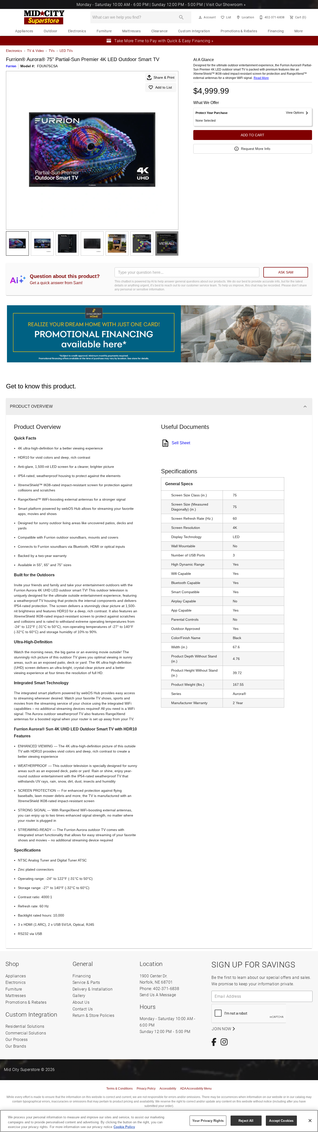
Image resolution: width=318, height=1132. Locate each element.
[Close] (310, 1120)
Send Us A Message (158, 994)
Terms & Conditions (119, 1088)
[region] (159, 1121)
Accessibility (167, 1088)
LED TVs (66, 51)
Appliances (24, 31)
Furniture (104, 31)
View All (167, 243)
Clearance (159, 31)
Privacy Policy (146, 1088)
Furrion (11, 66)
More (298, 31)
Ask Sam (285, 272)
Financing (276, 31)
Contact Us (83, 1008)
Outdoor (50, 31)
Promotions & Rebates (239, 31)
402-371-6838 (166, 988)
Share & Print (164, 77)
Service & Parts (86, 982)
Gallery (79, 995)
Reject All (245, 1120)
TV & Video (35, 51)
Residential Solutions (24, 1026)
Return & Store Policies (93, 1015)
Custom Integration (194, 31)
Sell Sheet (181, 443)
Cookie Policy (124, 1127)
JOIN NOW (222, 1028)
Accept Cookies (281, 1120)
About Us (81, 1002)
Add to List (163, 87)
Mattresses (131, 31)
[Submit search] (181, 17)
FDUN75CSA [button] (47, 66)
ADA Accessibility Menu (196, 1088)
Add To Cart (252, 135)
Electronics (77, 31)
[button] (200, 17)
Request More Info (255, 149)
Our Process (16, 1039)
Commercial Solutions (25, 1032)
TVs (52, 51)
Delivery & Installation (93, 989)
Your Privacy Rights (207, 1120)
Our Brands (15, 1046)
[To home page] (44, 17)
